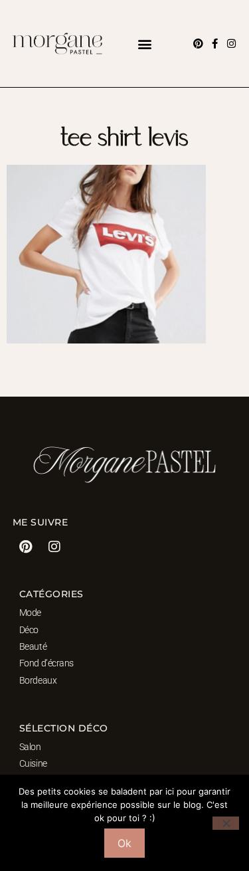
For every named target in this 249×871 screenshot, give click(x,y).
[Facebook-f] (215, 43)
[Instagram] (231, 43)
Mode (30, 612)
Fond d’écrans (46, 663)
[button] (145, 43)
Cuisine (33, 763)
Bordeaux (37, 680)
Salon (30, 746)
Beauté (32, 646)
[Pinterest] (198, 43)
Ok (124, 843)
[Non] (225, 823)
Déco (29, 630)
